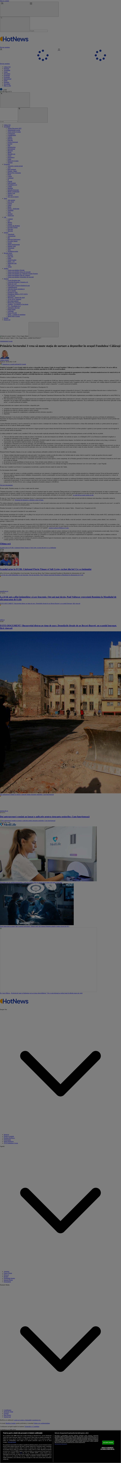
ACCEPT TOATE (108, 1442)
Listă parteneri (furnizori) (61, 1444)
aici (21, 1452)
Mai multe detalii (12, 1442)
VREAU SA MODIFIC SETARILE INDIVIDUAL (107, 1448)
